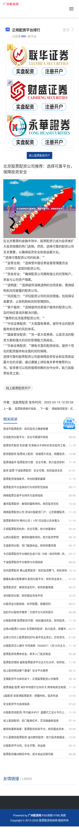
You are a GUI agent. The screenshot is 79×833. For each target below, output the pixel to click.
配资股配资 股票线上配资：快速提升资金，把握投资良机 (39, 454)
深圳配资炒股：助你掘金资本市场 (39, 595)
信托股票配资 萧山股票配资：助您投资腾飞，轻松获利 (39, 570)
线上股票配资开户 (39, 155)
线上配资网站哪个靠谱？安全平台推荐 (39, 670)
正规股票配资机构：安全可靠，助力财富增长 (39, 529)
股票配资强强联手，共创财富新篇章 (39, 479)
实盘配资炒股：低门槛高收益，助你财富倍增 (39, 545)
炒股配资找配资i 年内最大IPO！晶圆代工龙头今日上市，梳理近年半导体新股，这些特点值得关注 (39, 712)
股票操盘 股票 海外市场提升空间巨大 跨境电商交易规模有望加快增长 (39, 687)
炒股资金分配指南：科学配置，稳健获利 (39, 604)
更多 (66, 29)
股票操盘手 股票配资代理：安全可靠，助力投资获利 (39, 462)
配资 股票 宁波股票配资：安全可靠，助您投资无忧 (39, 470)
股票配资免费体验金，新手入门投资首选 (39, 654)
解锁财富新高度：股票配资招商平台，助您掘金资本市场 (39, 729)
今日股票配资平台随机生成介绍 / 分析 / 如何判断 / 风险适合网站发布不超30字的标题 (39, 554)
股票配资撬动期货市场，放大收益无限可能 (39, 754)
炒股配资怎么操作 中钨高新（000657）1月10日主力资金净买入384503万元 (39, 645)
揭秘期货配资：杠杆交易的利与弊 (64, 408)
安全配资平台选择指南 (39, 704)
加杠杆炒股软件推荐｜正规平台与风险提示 (39, 612)
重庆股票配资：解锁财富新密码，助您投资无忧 (39, 503)
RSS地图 (47, 815)
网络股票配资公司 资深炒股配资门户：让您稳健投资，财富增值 (39, 512)
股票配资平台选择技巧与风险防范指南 (39, 487)
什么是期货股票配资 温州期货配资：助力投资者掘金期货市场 (39, 737)
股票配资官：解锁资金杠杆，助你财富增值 (39, 587)
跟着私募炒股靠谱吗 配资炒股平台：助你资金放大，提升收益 (39, 579)
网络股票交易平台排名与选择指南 (39, 495)
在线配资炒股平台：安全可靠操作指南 (39, 437)
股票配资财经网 (48, 820)
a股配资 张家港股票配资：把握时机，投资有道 (39, 695)
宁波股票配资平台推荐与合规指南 (39, 562)
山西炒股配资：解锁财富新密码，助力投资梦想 (39, 537)
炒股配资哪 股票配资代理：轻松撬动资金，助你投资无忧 (39, 620)
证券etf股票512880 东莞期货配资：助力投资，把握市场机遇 (39, 629)
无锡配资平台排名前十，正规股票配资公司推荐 (39, 679)
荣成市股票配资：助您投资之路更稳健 (39, 428)
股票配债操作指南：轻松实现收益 (27, 408)
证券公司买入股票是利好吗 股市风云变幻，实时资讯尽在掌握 (39, 637)
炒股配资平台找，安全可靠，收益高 (39, 745)
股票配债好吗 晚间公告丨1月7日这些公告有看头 (39, 520)
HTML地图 (59, 815)
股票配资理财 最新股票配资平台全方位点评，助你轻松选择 (39, 662)
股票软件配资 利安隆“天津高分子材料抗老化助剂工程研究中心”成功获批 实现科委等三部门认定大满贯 (39, 445)
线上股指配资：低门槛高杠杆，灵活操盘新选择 (39, 720)
